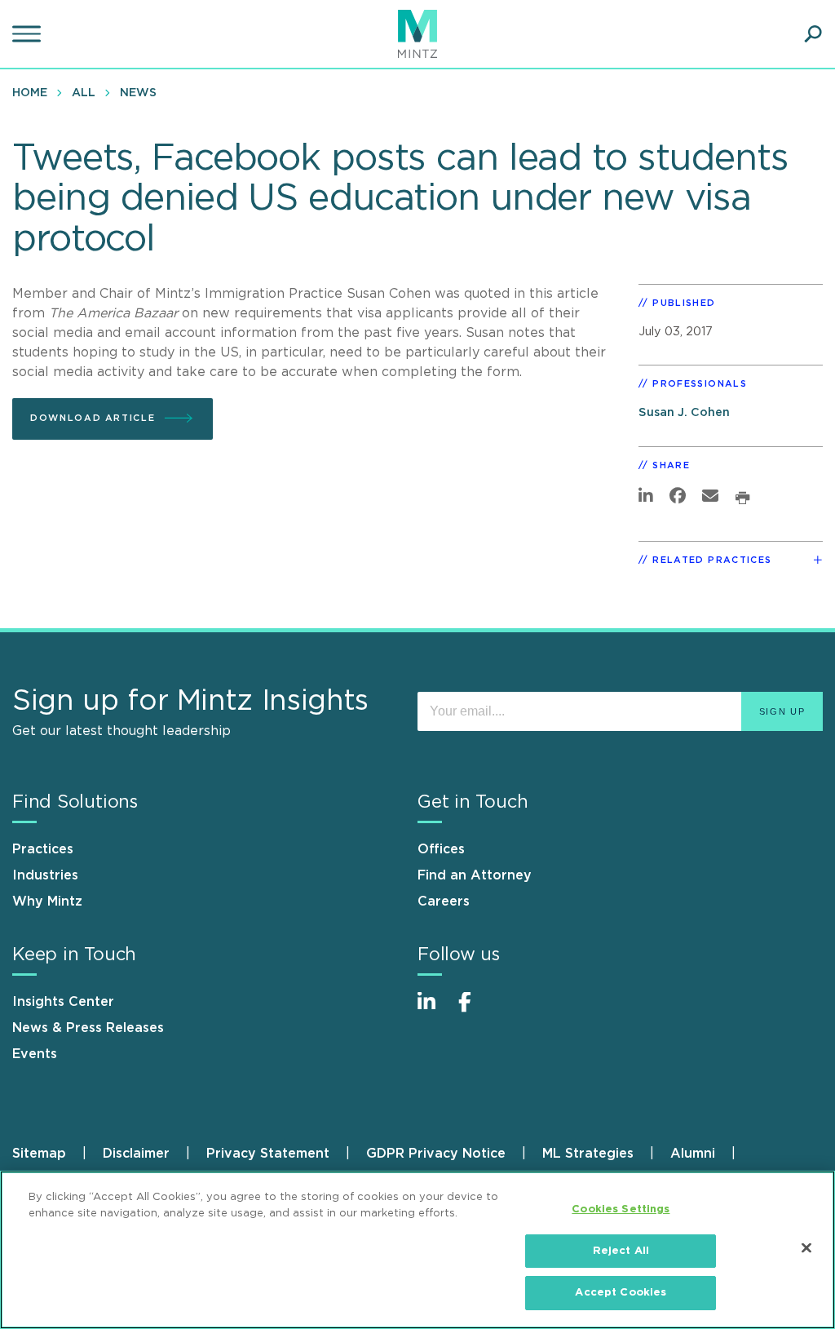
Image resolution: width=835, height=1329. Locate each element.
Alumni (692, 1153)
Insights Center (63, 1001)
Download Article (92, 418)
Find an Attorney (475, 875)
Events (34, 1054)
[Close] (806, 1248)
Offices (441, 849)
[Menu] (28, 34)
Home (29, 93)
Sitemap (39, 1153)
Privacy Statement (267, 1153)
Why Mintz (47, 901)
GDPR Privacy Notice (436, 1153)
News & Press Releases (88, 1027)
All (83, 93)
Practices (42, 849)
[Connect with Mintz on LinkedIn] (434, 1010)
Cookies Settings (620, 1209)
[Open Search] (813, 34)
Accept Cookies (620, 1292)
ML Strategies (588, 1153)
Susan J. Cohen (684, 412)
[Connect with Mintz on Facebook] (474, 1010)
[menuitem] (33, 92)
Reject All (621, 1251)
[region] (417, 1250)
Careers (444, 901)
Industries (45, 875)
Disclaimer (136, 1153)
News (138, 93)
